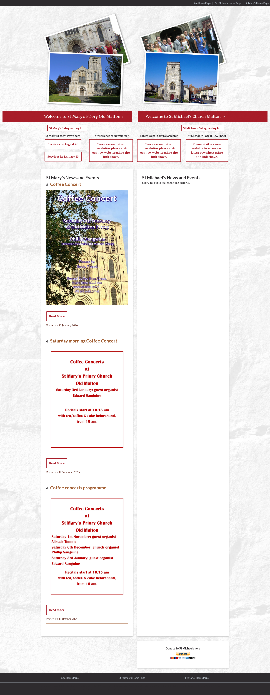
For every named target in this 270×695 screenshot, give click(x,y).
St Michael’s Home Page (228, 3)
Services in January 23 (63, 156)
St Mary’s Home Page (257, 3)
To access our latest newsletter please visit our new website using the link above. (111, 150)
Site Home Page (202, 3)
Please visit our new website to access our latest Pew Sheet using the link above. (207, 150)
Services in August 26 (63, 144)
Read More (57, 316)
